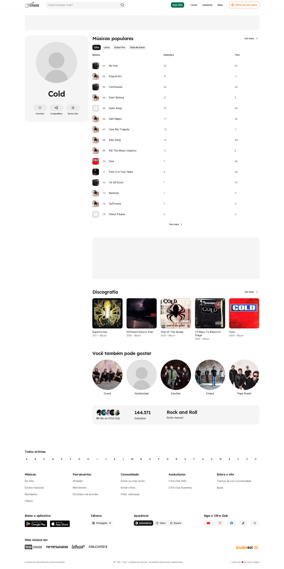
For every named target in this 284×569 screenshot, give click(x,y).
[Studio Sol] (247, 547)
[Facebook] (231, 523)
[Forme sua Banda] (57, 546)
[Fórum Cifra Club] (33, 547)
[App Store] (60, 523)
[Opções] (257, 66)
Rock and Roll (182, 412)
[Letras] (78, 547)
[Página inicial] (32, 5)
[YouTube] (208, 523)
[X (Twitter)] (254, 523)
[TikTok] (243, 523)
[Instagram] (220, 523)
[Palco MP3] (98, 547)
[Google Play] (36, 523)
